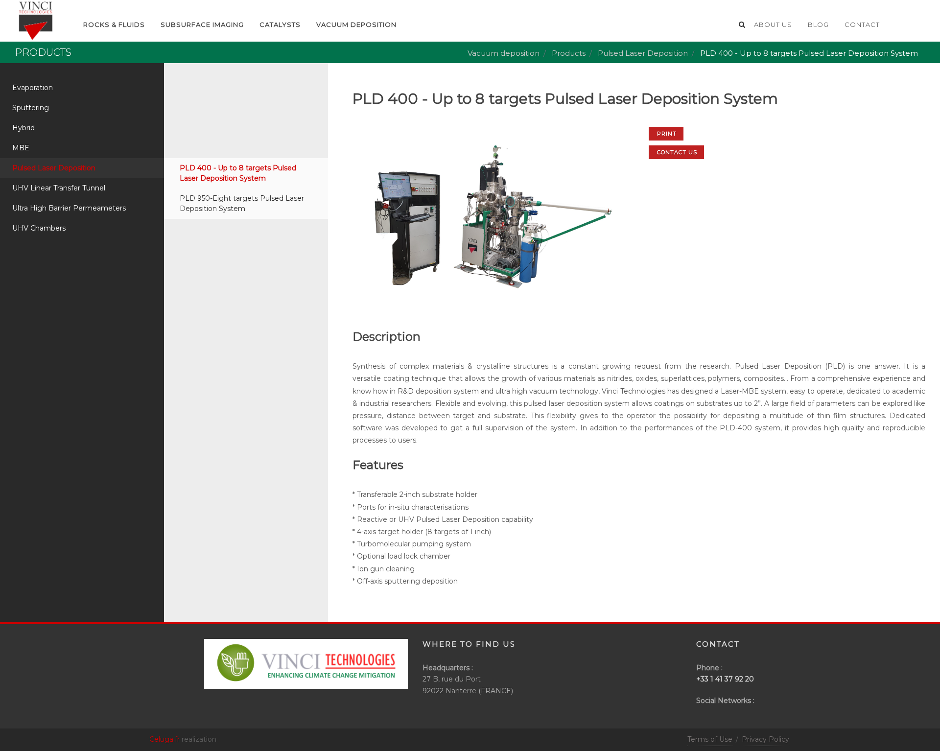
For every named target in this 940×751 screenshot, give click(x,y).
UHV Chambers (39, 228)
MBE (20, 147)
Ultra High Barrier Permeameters (69, 208)
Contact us (677, 152)
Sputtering (30, 107)
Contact (862, 24)
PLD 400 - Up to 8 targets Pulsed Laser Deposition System (238, 173)
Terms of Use (709, 739)
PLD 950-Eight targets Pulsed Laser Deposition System (242, 203)
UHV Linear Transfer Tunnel (58, 188)
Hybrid (23, 127)
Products (569, 53)
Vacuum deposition (356, 24)
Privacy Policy (765, 739)
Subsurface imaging (202, 24)
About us (773, 24)
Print (667, 133)
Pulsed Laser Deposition (643, 53)
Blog (818, 24)
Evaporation (32, 87)
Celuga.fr (164, 739)
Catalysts (280, 24)
